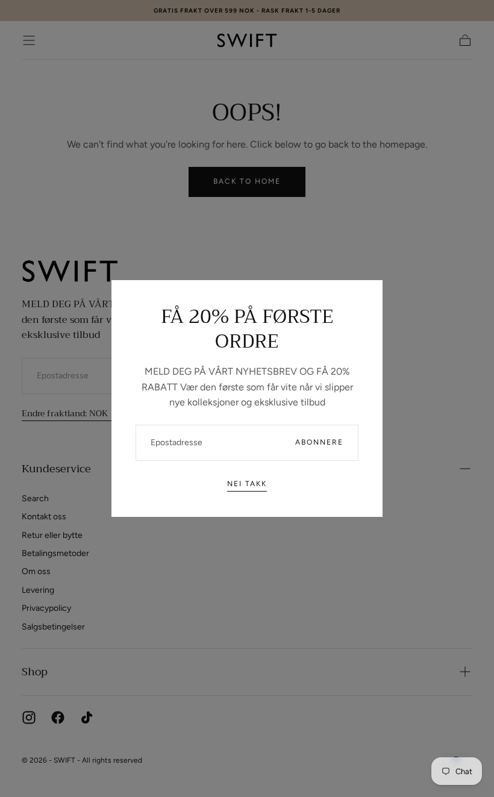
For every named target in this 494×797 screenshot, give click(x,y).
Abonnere (319, 442)
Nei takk (247, 484)
